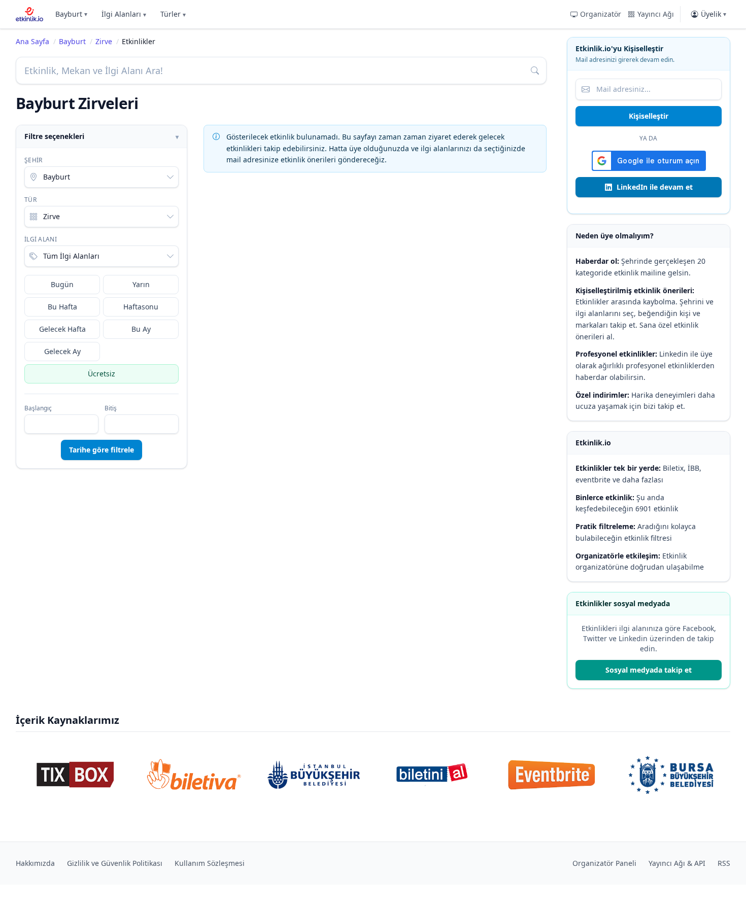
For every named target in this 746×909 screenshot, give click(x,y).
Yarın (141, 284)
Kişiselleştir (648, 116)
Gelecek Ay (62, 351)
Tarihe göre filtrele (101, 449)
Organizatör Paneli (604, 863)
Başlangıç (38, 408)
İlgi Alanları (123, 14)
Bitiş (111, 408)
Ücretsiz (101, 373)
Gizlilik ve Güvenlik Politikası (114, 863)
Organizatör (600, 14)
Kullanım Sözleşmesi (210, 863)
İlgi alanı (40, 239)
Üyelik (713, 14)
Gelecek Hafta (62, 329)
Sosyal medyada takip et (648, 670)
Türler (173, 14)
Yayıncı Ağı (655, 14)
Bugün (62, 284)
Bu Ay (141, 329)
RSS (724, 863)
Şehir (33, 160)
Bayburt (71, 14)
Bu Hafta (62, 306)
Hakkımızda (35, 863)
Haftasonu (140, 306)
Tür (30, 200)
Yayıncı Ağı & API (677, 863)
